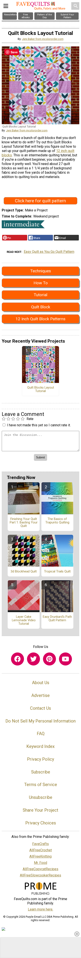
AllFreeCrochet (40, 850)
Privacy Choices (40, 823)
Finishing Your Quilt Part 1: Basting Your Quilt (24, 522)
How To (40, 282)
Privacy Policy (40, 759)
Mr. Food (40, 863)
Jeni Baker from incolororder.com (43, 39)
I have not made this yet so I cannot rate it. (39, 425)
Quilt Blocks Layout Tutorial (40, 389)
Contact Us (40, 708)
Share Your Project (40, 810)
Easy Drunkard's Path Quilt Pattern (57, 618)
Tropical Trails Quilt (57, 571)
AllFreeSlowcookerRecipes (40, 875)
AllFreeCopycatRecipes (40, 869)
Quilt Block (40, 306)
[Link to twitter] (33, 658)
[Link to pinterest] (49, 658)
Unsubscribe (40, 797)
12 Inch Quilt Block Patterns (40, 318)
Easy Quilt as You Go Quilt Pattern (49, 252)
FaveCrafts (40, 844)
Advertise (40, 695)
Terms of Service (40, 784)
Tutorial (40, 294)
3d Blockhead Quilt (24, 571)
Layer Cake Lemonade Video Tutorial (24, 620)
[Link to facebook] (17, 658)
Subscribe (40, 772)
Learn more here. (40, 909)
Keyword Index (40, 746)
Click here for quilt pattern (40, 200)
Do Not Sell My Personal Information (40, 721)
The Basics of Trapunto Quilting (57, 520)
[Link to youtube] (65, 658)
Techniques (40, 270)
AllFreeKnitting (40, 856)
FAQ (40, 733)
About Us (40, 682)
